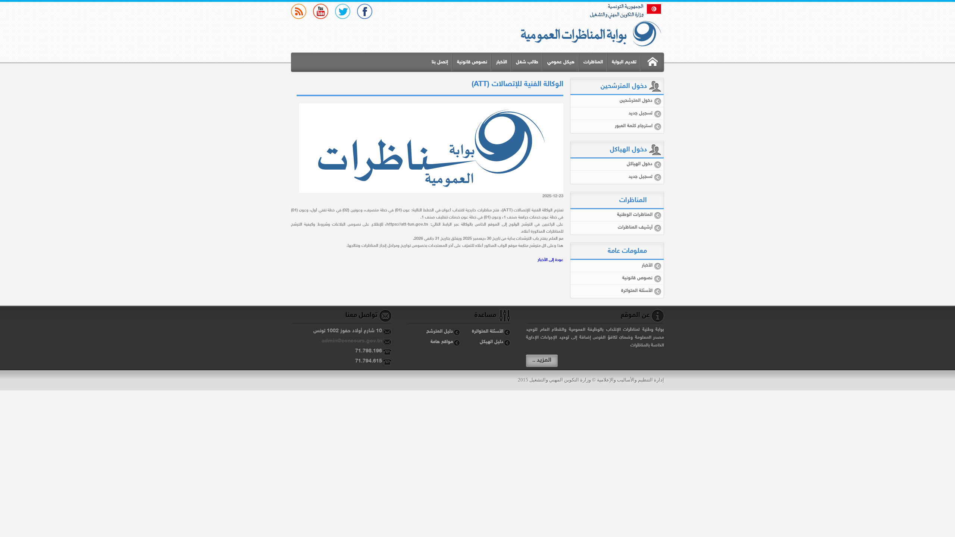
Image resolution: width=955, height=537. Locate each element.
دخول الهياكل (639, 164)
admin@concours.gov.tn (352, 341)
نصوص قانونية (472, 62)
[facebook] (364, 11)
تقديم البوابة (624, 62)
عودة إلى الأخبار (550, 260)
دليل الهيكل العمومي (495, 343)
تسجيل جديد (640, 113)
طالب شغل (527, 62)
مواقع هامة (441, 342)
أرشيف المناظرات (635, 227)
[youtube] (320, 11)
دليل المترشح (439, 332)
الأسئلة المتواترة (636, 291)
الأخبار (501, 62)
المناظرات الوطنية (634, 215)
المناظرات (593, 62)
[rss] (298, 11)
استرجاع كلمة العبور (633, 126)
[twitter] (342, 11)
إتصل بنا (440, 62)
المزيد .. (541, 360)
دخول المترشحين (636, 101)
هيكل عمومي (560, 62)
